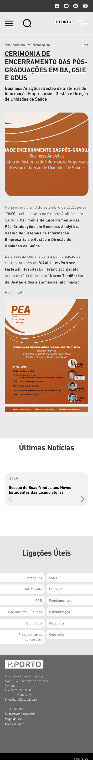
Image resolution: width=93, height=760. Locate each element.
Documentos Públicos (25, 611)
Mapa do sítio (14, 719)
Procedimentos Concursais (30, 636)
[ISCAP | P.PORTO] (71, 23)
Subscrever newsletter (20, 713)
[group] (46, 489)
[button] (82, 499)
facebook (57, 6)
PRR (38, 600)
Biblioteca (34, 623)
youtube (66, 6)
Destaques (34, 577)
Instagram (85, 6)
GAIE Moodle (32, 589)
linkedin (75, 6)
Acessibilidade (14, 724)
